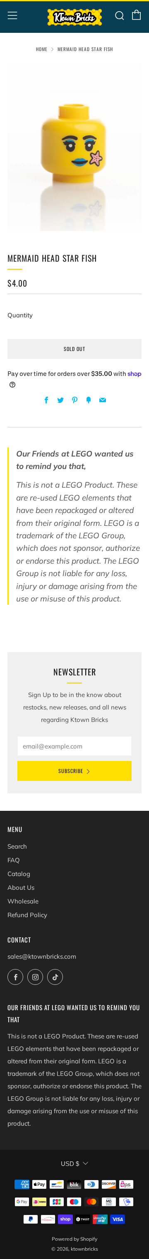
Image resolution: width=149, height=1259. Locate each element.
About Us (20, 887)
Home (42, 49)
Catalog (18, 874)
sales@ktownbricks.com (41, 956)
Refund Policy (27, 915)
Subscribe (70, 770)
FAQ (13, 860)
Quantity (20, 315)
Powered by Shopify (74, 1239)
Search (17, 846)
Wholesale (22, 901)
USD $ (70, 1163)
